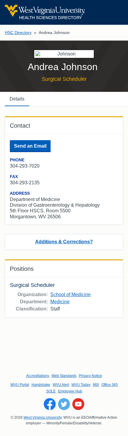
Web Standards (64, 376)
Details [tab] (17, 98)
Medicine (60, 301)
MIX (96, 385)
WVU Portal (19, 385)
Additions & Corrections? (64, 241)
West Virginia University (43, 417)
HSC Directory (18, 32)
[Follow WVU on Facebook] (50, 404)
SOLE (51, 391)
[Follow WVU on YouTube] (78, 404)
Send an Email (30, 146)
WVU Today (80, 385)
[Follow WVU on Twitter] (64, 404)
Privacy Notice (90, 376)
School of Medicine (70, 294)
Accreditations (37, 376)
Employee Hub (70, 391)
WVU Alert (61, 385)
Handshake (41, 385)
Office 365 (110, 385)
